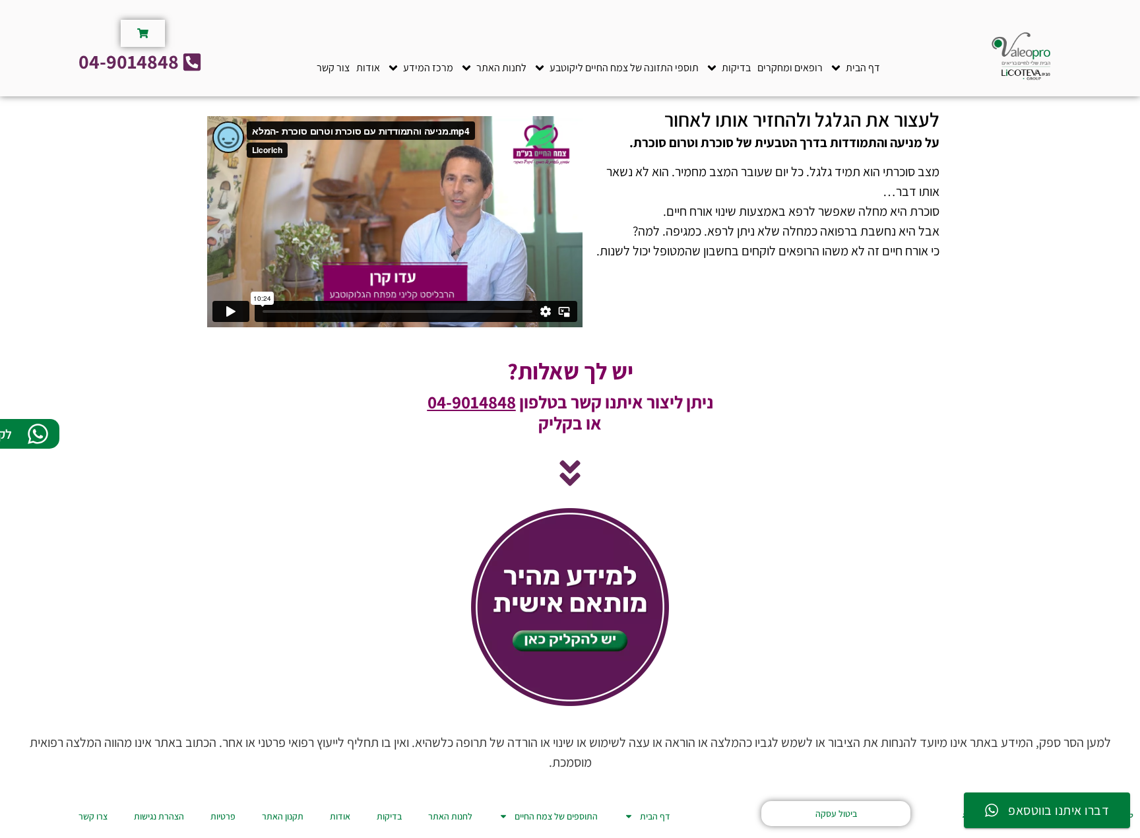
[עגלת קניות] (143, 33)
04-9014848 (472, 402)
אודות (340, 816)
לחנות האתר (450, 816)
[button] (854, 68)
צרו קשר (93, 816)
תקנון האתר (282, 816)
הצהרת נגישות (159, 816)
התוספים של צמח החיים (556, 816)
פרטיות (223, 816)
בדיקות (389, 816)
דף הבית (655, 816)
